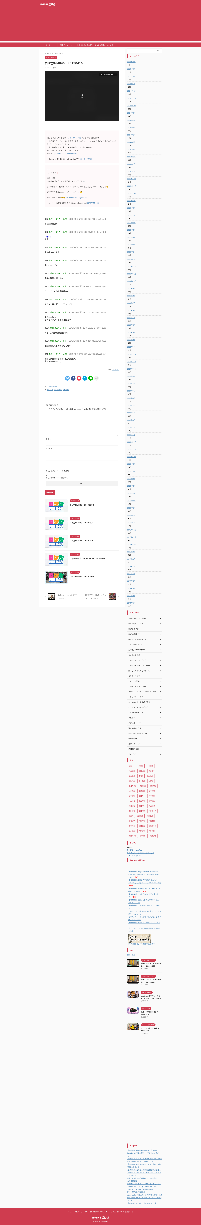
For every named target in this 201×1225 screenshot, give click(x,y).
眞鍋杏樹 (152, 821)
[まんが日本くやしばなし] (139, 941)
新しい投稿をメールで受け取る (57, 478)
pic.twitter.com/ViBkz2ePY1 (65, 153)
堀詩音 (151, 781)
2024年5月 (131, 142)
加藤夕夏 (132, 776)
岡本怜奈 (152, 796)
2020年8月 (131, 471)
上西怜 (131, 766)
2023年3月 (131, 245)
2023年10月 (131, 193)
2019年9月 (131, 552)
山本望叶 (132, 796)
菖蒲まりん (152, 826)
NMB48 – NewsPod (134, 850)
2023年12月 (131, 179)
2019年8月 (131, 559)
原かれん (150, 776)
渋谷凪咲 (132, 821)
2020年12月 (131, 442)
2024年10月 (131, 106)
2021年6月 (131, 398)
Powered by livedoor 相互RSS (141, 944)
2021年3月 (131, 420)
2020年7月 (131, 479)
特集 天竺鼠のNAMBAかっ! (85, 45)
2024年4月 (131, 149)
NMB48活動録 (47, 4)
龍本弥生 (153, 836)
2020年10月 (131, 457)
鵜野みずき (132, 836)
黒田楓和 (143, 836)
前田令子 (50, 390)
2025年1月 (131, 84)
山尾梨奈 (142, 791)
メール (49, 449)
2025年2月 (131, 76)
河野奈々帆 (152, 811)
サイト (48, 458)
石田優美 (142, 826)
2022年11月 (131, 274)
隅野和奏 (152, 831)
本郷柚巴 (132, 806)
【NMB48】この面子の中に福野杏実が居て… (144, 1170)
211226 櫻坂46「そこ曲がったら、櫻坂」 (143, 1186)
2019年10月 (131, 544)
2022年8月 (131, 296)
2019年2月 (131, 603)
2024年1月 (131, 171)
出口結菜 (142, 771)
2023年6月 (131, 223)
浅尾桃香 (140, 816)
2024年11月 (131, 98)
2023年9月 (131, 201)
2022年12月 (131, 267)
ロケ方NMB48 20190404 (82, 576)
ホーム (48, 45)
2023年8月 (131, 208)
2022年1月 (131, 347)
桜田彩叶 (142, 806)
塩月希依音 (132, 786)
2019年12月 (131, 530)
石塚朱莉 (132, 826)
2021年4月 (131, 413)
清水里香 (150, 816)
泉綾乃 (131, 816)
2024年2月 (131, 164)
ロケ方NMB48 (52, 387)
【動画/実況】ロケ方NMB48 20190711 (87, 558)
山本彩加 (152, 791)
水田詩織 (142, 811)
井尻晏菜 (132, 771)
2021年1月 (131, 435)
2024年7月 (131, 128)
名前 (48, 439)
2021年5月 (131, 405)
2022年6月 (131, 310)
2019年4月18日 (93, 203)
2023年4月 (131, 237)
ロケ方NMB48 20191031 (81, 523)
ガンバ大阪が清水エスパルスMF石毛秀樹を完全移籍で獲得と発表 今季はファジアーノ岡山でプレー (144, 1197)
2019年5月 (131, 581)
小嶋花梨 (132, 791)
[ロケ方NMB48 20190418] (84, 378)
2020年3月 (131, 508)
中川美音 (140, 766)
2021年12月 (131, 354)
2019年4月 (131, 588)
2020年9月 (131, 464)
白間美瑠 (142, 821)
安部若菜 (153, 786)
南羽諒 (141, 776)
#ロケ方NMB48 (74, 138)
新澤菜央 (152, 801)
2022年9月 (131, 288)
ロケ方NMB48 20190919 (82, 540)
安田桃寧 (143, 786)
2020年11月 (131, 449)
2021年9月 (131, 376)
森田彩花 (132, 811)
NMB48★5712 (115, 369)
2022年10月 (131, 281)
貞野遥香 (142, 831)
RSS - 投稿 (131, 955)
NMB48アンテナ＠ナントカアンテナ (140, 853)
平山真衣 (142, 801)
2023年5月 (131, 230)
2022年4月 (131, 325)
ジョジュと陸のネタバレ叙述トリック (104, 45)
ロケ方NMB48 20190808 (82, 505)
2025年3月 (131, 69)
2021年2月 (131, 427)
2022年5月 (131, 318)
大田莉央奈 (58, 390)
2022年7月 (131, 303)
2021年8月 (131, 384)
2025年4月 (131, 62)
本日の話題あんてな (134, 855)
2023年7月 (131, 215)
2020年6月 (131, 486)
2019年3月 (131, 596)
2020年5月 (131, 493)
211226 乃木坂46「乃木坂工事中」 (140, 1189)
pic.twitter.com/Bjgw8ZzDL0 (77, 197)
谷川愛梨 (66, 390)
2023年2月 (131, 252)
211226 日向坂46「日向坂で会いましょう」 (144, 1184)
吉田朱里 (132, 781)
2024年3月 (131, 157)
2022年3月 (131, 332)
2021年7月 (131, 391)
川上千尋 (132, 801)
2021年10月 (131, 369)
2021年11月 (131, 362)
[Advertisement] (100, 25)
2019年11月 (131, 537)
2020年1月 (131, 523)
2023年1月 (131, 259)
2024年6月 (131, 135)
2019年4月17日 (86, 159)
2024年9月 (131, 113)
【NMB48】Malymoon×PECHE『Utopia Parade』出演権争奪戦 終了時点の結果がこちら (144, 874)
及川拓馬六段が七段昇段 (136, 1192)
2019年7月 (131, 566)
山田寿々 (142, 796)
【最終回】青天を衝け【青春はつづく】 (142, 1203)
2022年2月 (131, 340)
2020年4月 (131, 501)
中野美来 (150, 766)
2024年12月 (131, 91)
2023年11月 (131, 186)
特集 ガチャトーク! (66, 45)
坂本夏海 (142, 781)
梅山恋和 (152, 806)
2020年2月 (131, 515)
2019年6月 (131, 574)
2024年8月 (131, 120)
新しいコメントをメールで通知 (57, 471)
